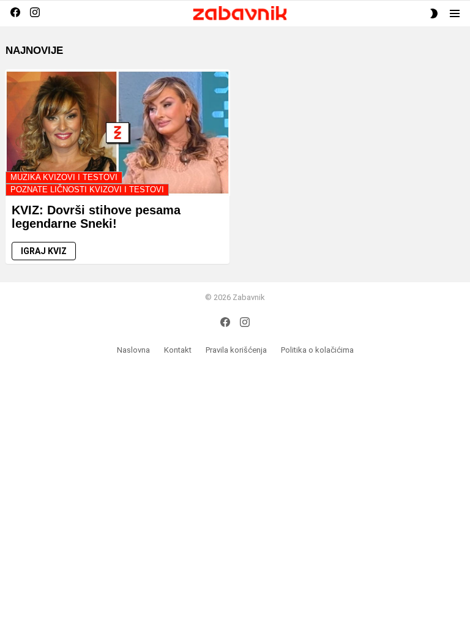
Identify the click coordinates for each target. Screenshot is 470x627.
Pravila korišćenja (236, 350)
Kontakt (178, 350)
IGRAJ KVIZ (44, 251)
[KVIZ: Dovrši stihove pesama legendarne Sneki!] (117, 132)
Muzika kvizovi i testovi (64, 177)
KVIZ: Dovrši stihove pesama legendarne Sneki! (96, 217)
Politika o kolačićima (317, 350)
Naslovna (133, 350)
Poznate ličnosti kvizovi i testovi (87, 189)
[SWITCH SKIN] (434, 13)
